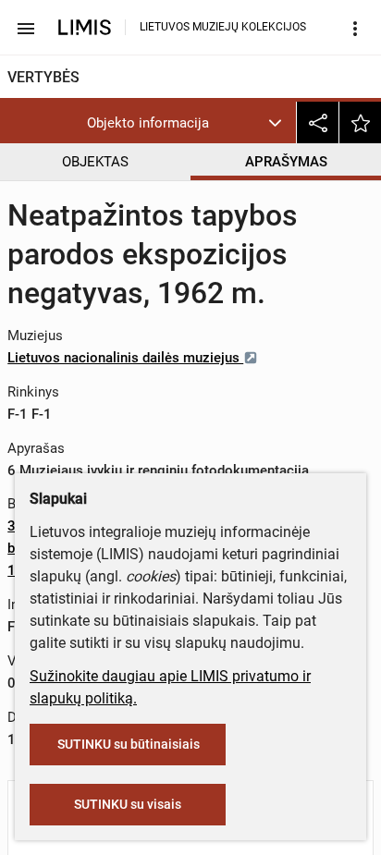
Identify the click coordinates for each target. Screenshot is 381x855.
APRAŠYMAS (286, 161)
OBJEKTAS (95, 161)
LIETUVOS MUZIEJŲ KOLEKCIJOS (223, 26)
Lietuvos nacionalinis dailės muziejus (125, 357)
